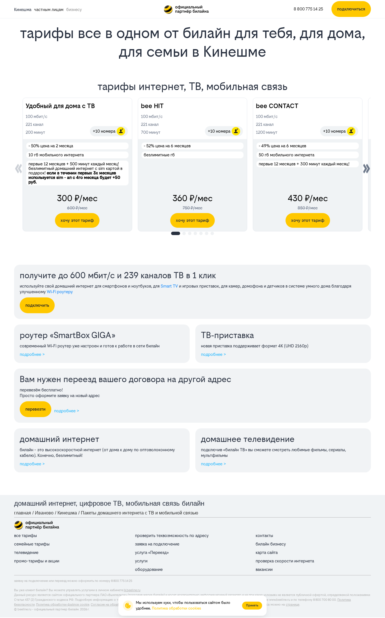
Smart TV (169, 286)
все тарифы (25, 535)
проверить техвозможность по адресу (172, 535)
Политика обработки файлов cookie (62, 604)
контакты (264, 535)
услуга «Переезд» (152, 552)
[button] (366, 168)
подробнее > (32, 354)
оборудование (149, 569)
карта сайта (267, 552)
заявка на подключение (157, 544)
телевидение (26, 552)
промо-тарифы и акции (36, 560)
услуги (141, 560)
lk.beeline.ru (132, 590)
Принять (252, 605)
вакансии (264, 569)
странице (292, 604)
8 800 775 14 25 (308, 8)
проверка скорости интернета (285, 560)
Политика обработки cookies (176, 608)
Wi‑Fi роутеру (60, 291)
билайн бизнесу (271, 544)
